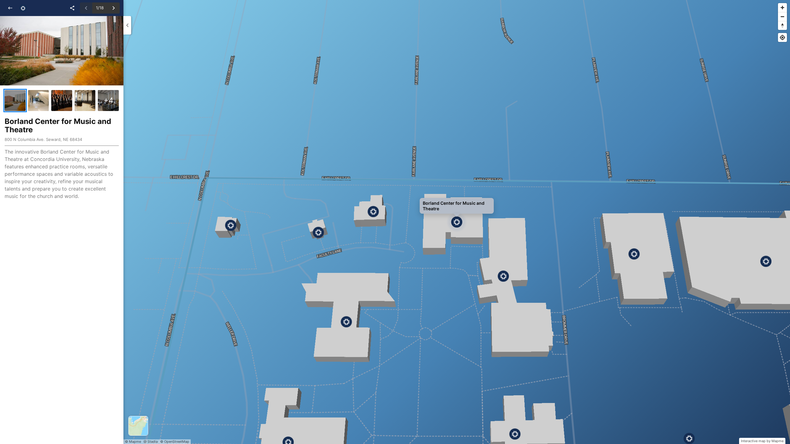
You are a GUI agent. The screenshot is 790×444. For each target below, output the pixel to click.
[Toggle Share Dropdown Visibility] (72, 8)
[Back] (10, 8)
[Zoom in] (782, 7)
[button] (61, 50)
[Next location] (113, 8)
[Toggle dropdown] (23, 8)
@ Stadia (150, 442)
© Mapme (133, 442)
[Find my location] (782, 37)
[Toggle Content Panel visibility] (127, 25)
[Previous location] (86, 8)
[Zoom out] (782, 16)
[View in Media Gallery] (15, 100)
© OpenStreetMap (174, 442)
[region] (456, 222)
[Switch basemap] (138, 426)
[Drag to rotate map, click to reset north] (782, 25)
